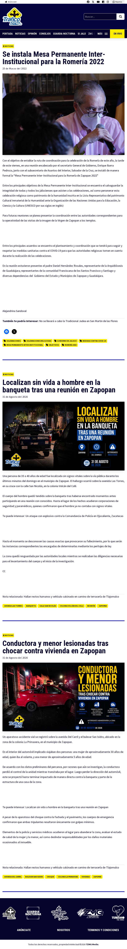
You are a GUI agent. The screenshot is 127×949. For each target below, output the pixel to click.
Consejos (45, 33)
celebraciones (14, 341)
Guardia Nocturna (64, 33)
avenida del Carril (13, 877)
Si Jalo (82, 33)
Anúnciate (24, 930)
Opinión (32, 33)
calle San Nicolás (47, 606)
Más (100, 33)
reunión (91, 606)
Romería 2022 (71, 345)
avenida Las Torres (13, 606)
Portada (7, 33)
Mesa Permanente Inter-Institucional (25, 345)
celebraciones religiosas (38, 341)
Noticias (20, 33)
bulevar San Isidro (34, 877)
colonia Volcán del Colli (71, 606)
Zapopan (103, 606)
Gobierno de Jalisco (67, 341)
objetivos (54, 345)
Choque (50, 877)
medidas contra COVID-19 (94, 341)
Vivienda (86, 877)
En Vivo (118, 33)
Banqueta (31, 606)
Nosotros (63, 930)
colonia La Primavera (68, 877)
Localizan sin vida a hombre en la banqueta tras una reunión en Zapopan (66, 807)
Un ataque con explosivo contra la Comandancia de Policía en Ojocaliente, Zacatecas (74, 516)
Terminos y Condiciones (103, 930)
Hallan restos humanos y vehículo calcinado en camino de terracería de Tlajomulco (71, 596)
